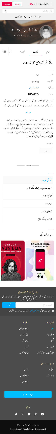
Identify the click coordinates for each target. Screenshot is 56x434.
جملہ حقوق (19, 425)
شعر (9, 51)
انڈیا (15, 35)
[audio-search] (5, 11)
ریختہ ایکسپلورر (24, 353)
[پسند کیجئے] (18, 30)
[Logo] (43, 4)
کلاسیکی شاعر (47, 195)
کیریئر (26, 347)
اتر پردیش (31, 87)
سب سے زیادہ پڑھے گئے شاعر (39, 188)
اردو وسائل (50, 347)
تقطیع (52, 341)
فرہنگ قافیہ (50, 335)
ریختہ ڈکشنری (24, 375)
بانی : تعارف (24, 335)
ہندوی (26, 369)
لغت (30, 16)
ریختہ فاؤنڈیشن (23, 328)
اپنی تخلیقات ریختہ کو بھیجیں (45, 353)
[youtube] (29, 414)
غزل (22, 51)
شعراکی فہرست (46, 180)
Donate (17, 4)
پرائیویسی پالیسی (35, 310)
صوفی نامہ (51, 369)
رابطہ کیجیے (25, 341)
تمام (48, 51)
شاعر (46, 151)
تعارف (35, 51)
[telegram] (15, 414)
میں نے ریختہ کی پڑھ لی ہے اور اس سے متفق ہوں (29, 310)
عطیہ (52, 328)
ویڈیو (25, 16)
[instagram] (22, 414)
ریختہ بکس (25, 381)
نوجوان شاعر (47, 211)
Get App (7, 4)
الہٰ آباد (18, 35)
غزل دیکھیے (28, 113)
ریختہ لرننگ (50, 375)
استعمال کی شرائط (26, 425)
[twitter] (35, 414)
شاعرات (48, 203)
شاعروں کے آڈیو (45, 219)
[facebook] (42, 414)
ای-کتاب (18, 16)
